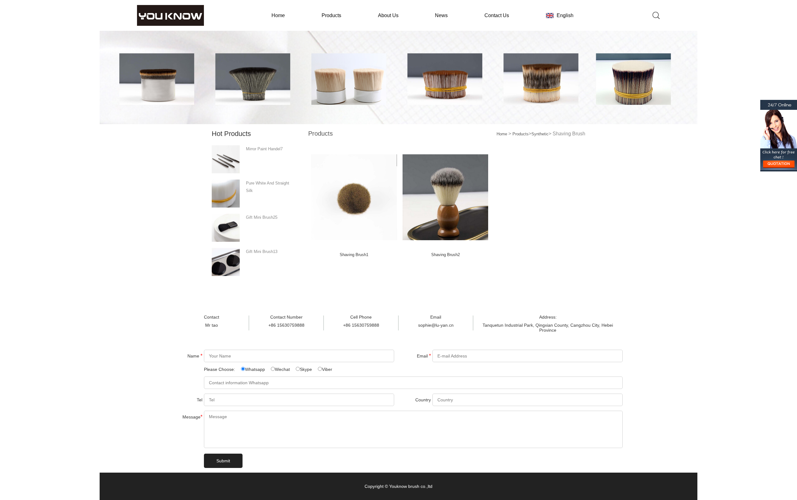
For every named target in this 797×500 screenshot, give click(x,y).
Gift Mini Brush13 (261, 251)
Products (331, 15)
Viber (327, 369)
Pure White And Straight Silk (267, 187)
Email (424, 355)
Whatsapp (255, 369)
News (441, 15)
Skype (306, 369)
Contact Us (496, 15)
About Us (388, 15)
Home (278, 15)
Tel (199, 399)
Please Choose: (220, 369)
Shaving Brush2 (445, 254)
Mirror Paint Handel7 (264, 149)
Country (423, 399)
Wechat (282, 369)
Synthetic (540, 134)
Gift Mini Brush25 (261, 217)
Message (192, 416)
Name (194, 355)
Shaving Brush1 (354, 254)
